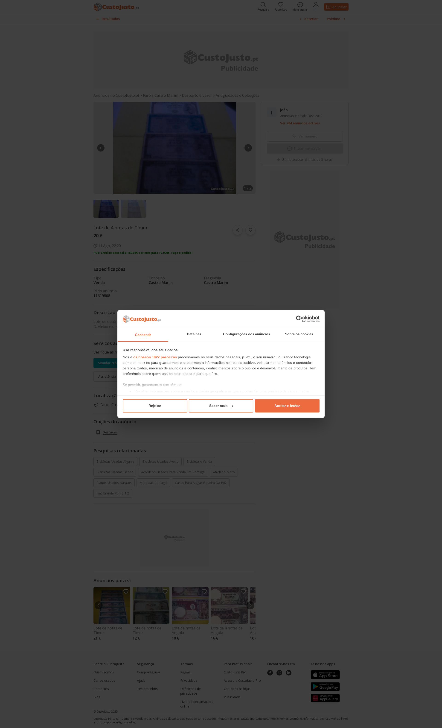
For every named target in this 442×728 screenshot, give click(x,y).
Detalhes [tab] (194, 334)
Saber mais (218, 406)
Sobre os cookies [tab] (299, 334)
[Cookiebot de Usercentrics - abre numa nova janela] (299, 319)
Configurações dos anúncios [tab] (246, 334)
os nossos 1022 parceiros (155, 357)
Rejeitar (154, 406)
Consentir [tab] (143, 335)
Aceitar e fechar (287, 406)
